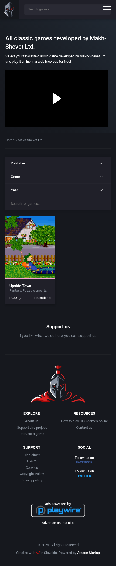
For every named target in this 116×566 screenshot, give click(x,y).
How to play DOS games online (84, 421)
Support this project (32, 428)
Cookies (32, 468)
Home (10, 140)
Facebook (84, 462)
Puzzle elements (34, 291)
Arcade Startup (88, 553)
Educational (42, 298)
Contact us (84, 428)
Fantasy (15, 291)
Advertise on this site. (58, 523)
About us (32, 421)
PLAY (13, 298)
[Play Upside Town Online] (30, 247)
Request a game (31, 434)
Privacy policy (31, 480)
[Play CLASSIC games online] (9, 9)
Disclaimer (31, 455)
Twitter (84, 476)
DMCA (32, 461)
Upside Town (20, 286)
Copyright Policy (32, 474)
